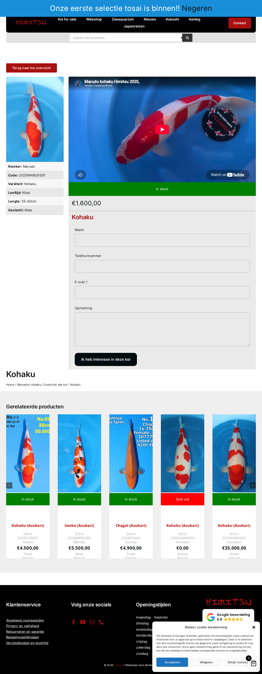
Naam (79, 230)
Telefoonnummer (88, 256)
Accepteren (172, 662)
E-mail (81, 282)
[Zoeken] (187, 38)
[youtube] (82, 622)
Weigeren (206, 662)
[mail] (92, 622)
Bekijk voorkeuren (240, 662)
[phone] (101, 622)
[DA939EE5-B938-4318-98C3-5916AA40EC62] (35, 78)
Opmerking (83, 308)
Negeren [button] (197, 8)
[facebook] (73, 622)
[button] (254, 627)
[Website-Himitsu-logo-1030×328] (30, 19)
